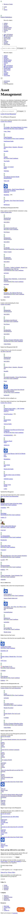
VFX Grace (3, 660)
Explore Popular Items (6, 212)
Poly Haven (7, 232)
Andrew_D (3, 517)
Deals (5, 40)
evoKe (5, 488)
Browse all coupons (5, 736)
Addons (6, 82)
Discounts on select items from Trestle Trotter (12, 781)
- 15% (6, 569)
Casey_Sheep (7, 131)
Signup (5, 9)
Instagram (6, 888)
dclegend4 (3, 829)
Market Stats (7, 900)
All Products (7, 81)
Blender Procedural (8, 707)
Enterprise (6, 898)
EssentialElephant (8, 612)
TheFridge (6, 171)
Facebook (6, 886)
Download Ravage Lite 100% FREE (10, 816)
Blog (5, 909)
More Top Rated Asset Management (9, 496)
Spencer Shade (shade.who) (10, 598)
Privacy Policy (4, 861)
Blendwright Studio (8, 469)
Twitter (5, 885)
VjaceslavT (3, 549)
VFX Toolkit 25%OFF (6, 760)
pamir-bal (3, 800)
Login (5, 6)
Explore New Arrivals (6, 402)
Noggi (5, 381)
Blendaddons (7, 459)
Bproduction (4, 540)
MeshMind (6, 194)
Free (5, 31)
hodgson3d (6, 395)
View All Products (8, 34)
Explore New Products (6, 121)
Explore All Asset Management (8, 114)
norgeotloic (6, 622)
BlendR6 (6, 151)
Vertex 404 (6, 180)
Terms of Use (4, 872)
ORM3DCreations (8, 479)
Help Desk (6, 906)
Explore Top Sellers (5, 304)
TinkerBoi (3, 579)
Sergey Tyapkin (8, 251)
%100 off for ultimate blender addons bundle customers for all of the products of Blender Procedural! (12, 796)
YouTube (6, 889)
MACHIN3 (6, 222)
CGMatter (3, 670)
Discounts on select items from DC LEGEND (12, 826)
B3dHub (3, 569)
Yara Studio (6, 161)
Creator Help (7, 907)
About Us (6, 895)
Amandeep (3, 507)
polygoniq (6, 273)
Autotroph (15, 913)
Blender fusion (7, 632)
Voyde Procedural (8, 414)
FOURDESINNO (8, 435)
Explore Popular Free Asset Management (11, 688)
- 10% (10, 194)
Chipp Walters (7, 344)
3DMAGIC (6, 445)
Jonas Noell (6, 297)
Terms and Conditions (15, 861)
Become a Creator (8, 4)
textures (2, 742)
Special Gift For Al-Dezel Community (10, 749)
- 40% (6, 559)
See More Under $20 (6, 351)
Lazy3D (3, 559)
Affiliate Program (8, 897)
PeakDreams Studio (8, 141)
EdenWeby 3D (4, 650)
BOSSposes (7, 204)
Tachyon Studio (8, 424)
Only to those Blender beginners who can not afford (13, 739)
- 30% (14, 414)
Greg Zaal (3, 530)
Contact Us (6, 910)
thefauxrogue (4, 819)
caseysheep (3, 763)
